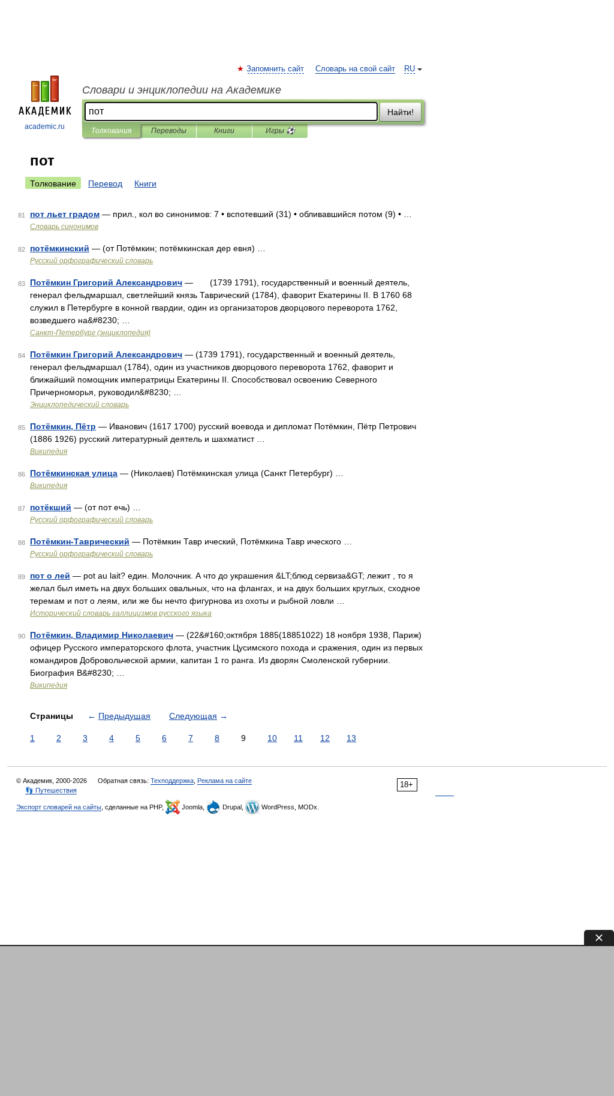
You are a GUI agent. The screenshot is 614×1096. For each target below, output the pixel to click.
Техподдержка (172, 780)
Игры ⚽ (280, 131)
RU (409, 69)
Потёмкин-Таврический (80, 541)
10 (272, 738)
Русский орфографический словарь (91, 261)
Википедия (48, 451)
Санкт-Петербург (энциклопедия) (90, 333)
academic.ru (45, 126)
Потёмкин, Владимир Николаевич (101, 635)
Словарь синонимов (64, 226)
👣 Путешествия (51, 790)
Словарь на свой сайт (355, 69)
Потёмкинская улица (74, 473)
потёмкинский (59, 248)
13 (351, 738)
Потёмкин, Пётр (63, 426)
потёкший (50, 507)
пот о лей (50, 575)
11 (298, 738)
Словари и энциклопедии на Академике (181, 90)
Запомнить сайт (276, 69)
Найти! (400, 112)
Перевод (105, 183)
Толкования (111, 131)
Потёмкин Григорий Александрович (106, 282)
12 (325, 738)
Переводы (168, 131)
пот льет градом (65, 214)
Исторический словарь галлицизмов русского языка (121, 613)
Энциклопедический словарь (79, 405)
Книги (224, 131)
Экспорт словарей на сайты (58, 807)
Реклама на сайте (224, 780)
